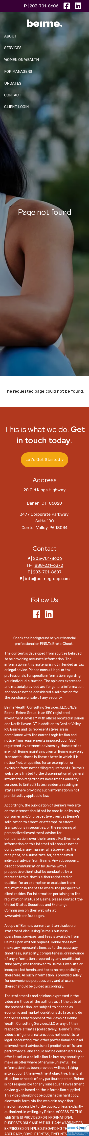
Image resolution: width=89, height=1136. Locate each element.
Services (13, 48)
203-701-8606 (44, 5)
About (10, 36)
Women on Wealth (21, 59)
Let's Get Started (44, 459)
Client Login (16, 107)
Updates (12, 83)
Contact (12, 95)
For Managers (18, 71)
